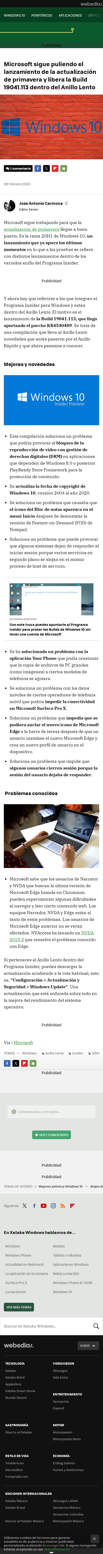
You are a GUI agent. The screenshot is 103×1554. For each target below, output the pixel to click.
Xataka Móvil (14, 1377)
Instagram (53, 1205)
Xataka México (16, 1500)
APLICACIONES (70, 15)
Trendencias (14, 1463)
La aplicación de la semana (26, 1273)
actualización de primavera (31, 229)
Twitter (46, 168)
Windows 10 (62, 1291)
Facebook (37, 168)
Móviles (59, 1246)
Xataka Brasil (15, 1507)
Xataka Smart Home (20, 1390)
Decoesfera (14, 1469)
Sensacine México (66, 1507)
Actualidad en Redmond (24, 1264)
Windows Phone (18, 1255)
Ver (53, 1134)
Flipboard (55, 168)
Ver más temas (18, 1307)
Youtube (43, 1205)
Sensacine (61, 1401)
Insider (77, 1053)
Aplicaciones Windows (71, 1264)
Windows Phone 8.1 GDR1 (72, 1282)
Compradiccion (16, 1476)
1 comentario (20, 168)
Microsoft (23, 1042)
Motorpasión (62, 1432)
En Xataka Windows (23, 619)
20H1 (95, 1053)
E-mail (63, 168)
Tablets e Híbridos (67, 1255)
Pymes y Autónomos (68, 1469)
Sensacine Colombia (68, 1514)
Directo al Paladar (18, 1432)
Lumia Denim (15, 1291)
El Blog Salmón (64, 1463)
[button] (43, 203)
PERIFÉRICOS (41, 15)
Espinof (58, 1408)
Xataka (10, 1370)
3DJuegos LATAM (65, 1500)
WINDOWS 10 (14, 15)
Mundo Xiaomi (16, 1397)
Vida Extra (60, 1377)
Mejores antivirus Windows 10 (61, 1186)
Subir (85, 1345)
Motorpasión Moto (67, 1439)
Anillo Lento (54, 1053)
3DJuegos (60, 1370)
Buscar (96, 1326)
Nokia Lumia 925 (66, 1273)
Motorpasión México (68, 1521)
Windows (29, 1053)
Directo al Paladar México (24, 1521)
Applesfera (13, 1384)
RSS (63, 1205)
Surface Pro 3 (16, 1282)
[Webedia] (91, 4)
